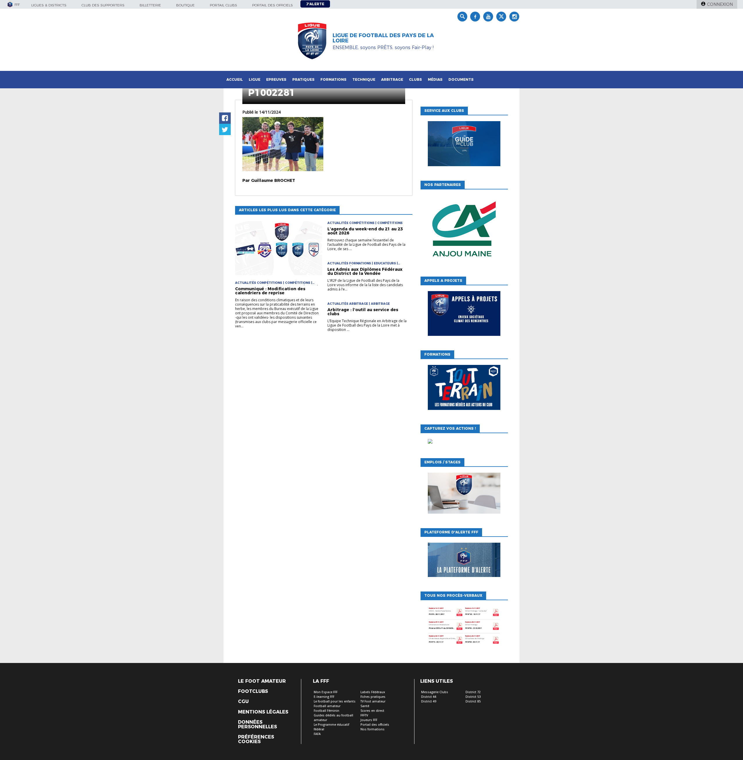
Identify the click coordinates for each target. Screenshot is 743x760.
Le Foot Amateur (262, 681)
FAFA (317, 734)
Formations (333, 79)
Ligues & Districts (48, 5)
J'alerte (315, 4)
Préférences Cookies (256, 739)
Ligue (254, 79)
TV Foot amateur (372, 701)
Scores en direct (372, 711)
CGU (243, 701)
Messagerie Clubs (434, 692)
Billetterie (150, 5)
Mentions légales (263, 712)
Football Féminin (326, 711)
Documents (461, 79)
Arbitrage (392, 79)
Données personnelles (257, 724)
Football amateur (327, 706)
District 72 (473, 692)
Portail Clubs (223, 5)
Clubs (415, 79)
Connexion (720, 4)
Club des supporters (103, 5)
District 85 (473, 701)
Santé (364, 706)
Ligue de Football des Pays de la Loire (383, 38)
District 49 (428, 701)
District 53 (473, 697)
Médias (435, 79)
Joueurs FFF (368, 720)
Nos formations (372, 729)
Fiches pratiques (372, 697)
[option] (464, 231)
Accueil (234, 79)
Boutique (185, 5)
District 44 (428, 697)
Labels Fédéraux (372, 692)
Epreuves (276, 79)
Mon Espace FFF (326, 692)
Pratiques (303, 79)
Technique (363, 79)
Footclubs (253, 691)
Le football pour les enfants (335, 701)
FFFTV (364, 715)
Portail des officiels (272, 5)
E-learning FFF (324, 697)
